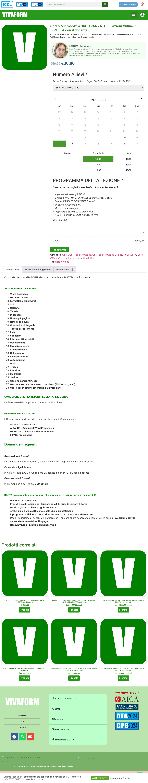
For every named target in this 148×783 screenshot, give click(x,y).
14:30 (98, 159)
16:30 (98, 170)
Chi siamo (22, 715)
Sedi (22, 721)
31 (59, 143)
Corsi (65, 254)
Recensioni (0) (64, 269)
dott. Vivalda (62, 261)
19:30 (129, 170)
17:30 (128, 159)
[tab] (12, 269)
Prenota (25, 609)
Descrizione (13, 269)
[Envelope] (30, 736)
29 (124, 137)
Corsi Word (89, 258)
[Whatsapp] (22, 736)
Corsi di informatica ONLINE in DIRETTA (114, 254)
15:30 (98, 164)
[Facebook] (14, 736)
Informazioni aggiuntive (38, 269)
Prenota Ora (59, 249)
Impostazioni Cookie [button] (120, 778)
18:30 (129, 164)
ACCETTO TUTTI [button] (99, 778)
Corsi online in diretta (70, 258)
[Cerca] (105, 4)
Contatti (22, 727)
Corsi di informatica (80, 254)
